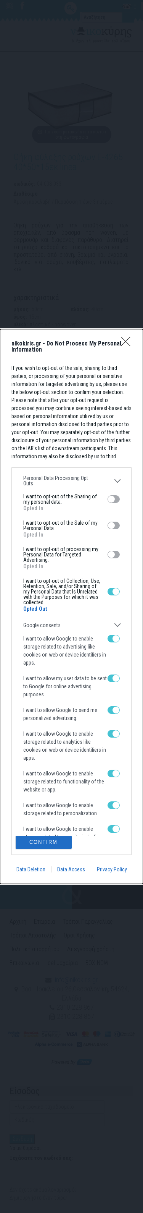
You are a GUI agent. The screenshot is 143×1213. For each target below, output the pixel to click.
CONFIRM (43, 842)
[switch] (114, 499)
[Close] (128, 344)
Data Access (71, 869)
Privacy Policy (112, 869)
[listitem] (71, 480)
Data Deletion (30, 869)
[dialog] (71, 606)
